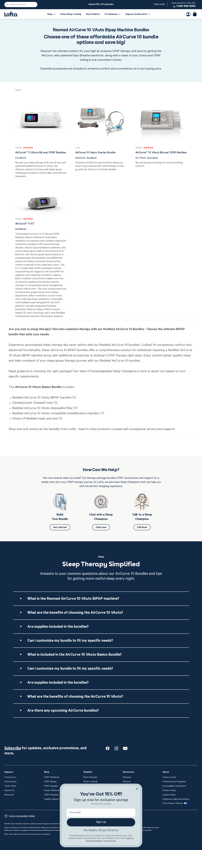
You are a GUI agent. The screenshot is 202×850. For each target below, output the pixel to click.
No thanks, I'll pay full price (101, 830)
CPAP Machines (51, 777)
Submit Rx (9, 790)
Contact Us (10, 777)
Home (17, 90)
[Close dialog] (137, 788)
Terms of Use (169, 777)
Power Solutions (52, 790)
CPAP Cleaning (51, 795)
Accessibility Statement (174, 786)
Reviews (127, 777)
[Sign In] (188, 14)
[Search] (7, 4)
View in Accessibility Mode (22, 816)
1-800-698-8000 (183, 4)
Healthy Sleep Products (55, 799)
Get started (60, 527)
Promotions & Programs (174, 782)
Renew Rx (9, 795)
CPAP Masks (50, 782)
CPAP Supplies (51, 786)
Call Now (142, 527)
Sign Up (101, 822)
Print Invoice (10, 782)
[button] (195, 14)
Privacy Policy (169, 790)
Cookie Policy (169, 795)
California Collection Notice (175, 799)
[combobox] (20, 4)
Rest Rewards (90, 777)
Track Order (159, 4)
